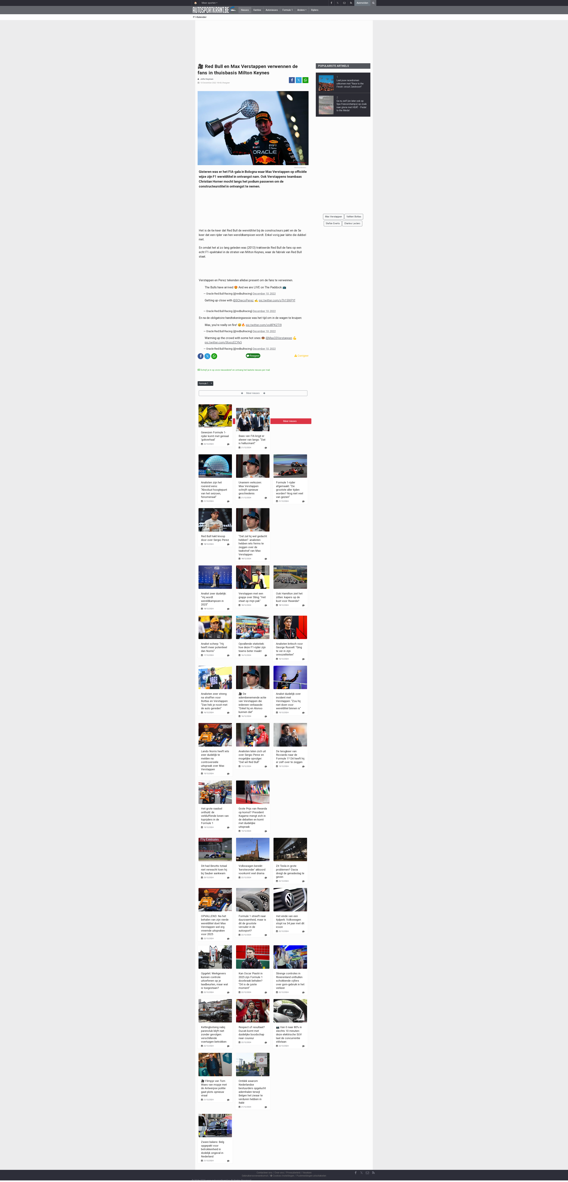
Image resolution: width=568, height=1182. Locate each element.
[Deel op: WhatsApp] (305, 80)
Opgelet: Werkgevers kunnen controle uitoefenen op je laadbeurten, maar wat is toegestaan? (214, 980)
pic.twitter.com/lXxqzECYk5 (223, 342)
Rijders (314, 10)
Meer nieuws (253, 393)
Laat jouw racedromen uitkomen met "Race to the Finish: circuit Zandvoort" (350, 83)
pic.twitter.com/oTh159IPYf (277, 300)
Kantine (257, 10)
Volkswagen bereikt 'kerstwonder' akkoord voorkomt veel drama (252, 869)
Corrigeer (303, 355)
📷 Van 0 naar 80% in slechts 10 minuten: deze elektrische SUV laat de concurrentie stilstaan (289, 1034)
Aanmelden (362, 2)
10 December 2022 (208, 83)
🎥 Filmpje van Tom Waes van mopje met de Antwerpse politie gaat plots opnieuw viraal (214, 1088)
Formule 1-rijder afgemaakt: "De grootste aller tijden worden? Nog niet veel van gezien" (289, 490)
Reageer (226, 83)
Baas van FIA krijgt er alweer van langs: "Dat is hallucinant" (252, 439)
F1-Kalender (200, 17)
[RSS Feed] (351, 3)
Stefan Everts (333, 223)
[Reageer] (228, 444)
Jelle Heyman (206, 79)
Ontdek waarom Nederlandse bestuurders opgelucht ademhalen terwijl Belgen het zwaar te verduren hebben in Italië (252, 1091)
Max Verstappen (333, 216)
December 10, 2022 (264, 293)
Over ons (279, 1172)
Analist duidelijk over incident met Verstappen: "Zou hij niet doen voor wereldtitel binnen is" (288, 701)
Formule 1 (287, 10)
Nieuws (245, 10)
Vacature (307, 1172)
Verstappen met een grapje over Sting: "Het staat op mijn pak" (252, 597)
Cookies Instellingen (283, 1175)
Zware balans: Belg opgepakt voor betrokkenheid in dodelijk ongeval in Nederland (212, 1149)
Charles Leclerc (352, 223)
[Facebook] (331, 3)
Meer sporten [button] (209, 2)
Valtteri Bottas (353, 216)
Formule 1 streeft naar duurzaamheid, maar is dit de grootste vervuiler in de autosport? (252, 923)
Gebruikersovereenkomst (255, 1175)
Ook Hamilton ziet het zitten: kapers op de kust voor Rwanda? (289, 597)
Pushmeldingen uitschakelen (311, 1175)
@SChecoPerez (243, 300)
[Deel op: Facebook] (292, 80)
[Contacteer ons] (344, 3)
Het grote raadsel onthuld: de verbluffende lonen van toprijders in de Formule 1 (215, 816)
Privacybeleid (293, 1172)
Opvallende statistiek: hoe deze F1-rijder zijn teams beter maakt (252, 647)
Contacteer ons (264, 1172)
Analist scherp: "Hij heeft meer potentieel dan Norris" (214, 647)
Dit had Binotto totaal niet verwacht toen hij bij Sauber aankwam (214, 869)
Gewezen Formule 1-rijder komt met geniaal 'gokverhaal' (215, 436)
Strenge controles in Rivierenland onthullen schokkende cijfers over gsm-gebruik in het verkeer (290, 980)
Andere (301, 10)
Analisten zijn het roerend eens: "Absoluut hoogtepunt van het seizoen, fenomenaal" (214, 490)
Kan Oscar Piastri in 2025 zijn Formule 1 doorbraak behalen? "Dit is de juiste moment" (251, 980)
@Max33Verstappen (279, 338)
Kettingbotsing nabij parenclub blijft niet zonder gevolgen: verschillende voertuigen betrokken (213, 1034)
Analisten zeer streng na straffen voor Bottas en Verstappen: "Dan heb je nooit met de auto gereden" (214, 701)
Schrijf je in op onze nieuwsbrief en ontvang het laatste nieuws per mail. (235, 370)
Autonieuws (272, 10)
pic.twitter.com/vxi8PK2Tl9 (264, 325)
